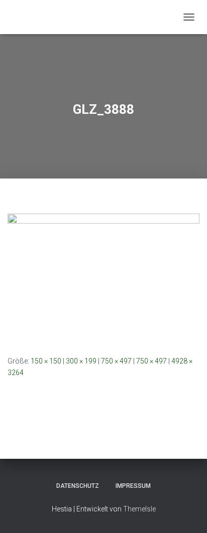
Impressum (133, 485)
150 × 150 (46, 361)
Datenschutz (77, 485)
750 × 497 (116, 361)
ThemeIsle (139, 509)
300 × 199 (81, 361)
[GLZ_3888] (103, 277)
